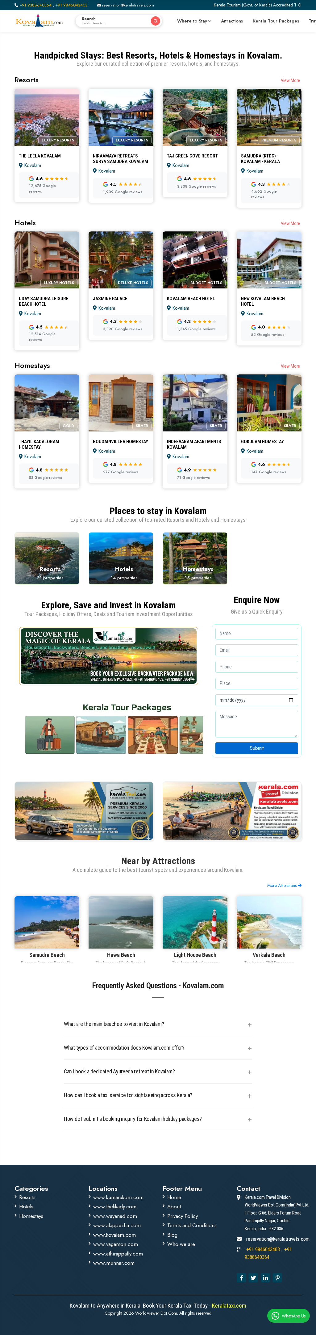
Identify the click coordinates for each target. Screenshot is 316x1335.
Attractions (232, 21)
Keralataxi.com (228, 1305)
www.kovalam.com (114, 1235)
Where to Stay (192, 21)
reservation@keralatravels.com (127, 5)
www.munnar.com (114, 1263)
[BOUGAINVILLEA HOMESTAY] (121, 435)
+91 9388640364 (35, 5)
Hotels (26, 1206)
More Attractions (282, 885)
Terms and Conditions (192, 1225)
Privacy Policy (182, 1216)
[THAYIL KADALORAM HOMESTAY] (47, 435)
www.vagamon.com (115, 1244)
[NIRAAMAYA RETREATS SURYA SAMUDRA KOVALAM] (121, 152)
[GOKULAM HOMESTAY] (269, 435)
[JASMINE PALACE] (121, 294)
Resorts (27, 1197)
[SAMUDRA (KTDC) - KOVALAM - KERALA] (269, 152)
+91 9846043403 (71, 5)
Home (174, 1197)
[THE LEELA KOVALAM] (47, 152)
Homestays (31, 1216)
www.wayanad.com (115, 1216)
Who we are (181, 1244)
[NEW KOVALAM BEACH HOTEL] (269, 294)
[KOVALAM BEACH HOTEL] (195, 294)
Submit (257, 748)
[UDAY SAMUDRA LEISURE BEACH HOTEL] (47, 294)
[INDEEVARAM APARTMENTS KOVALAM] (195, 435)
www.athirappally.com (118, 1253)
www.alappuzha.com (117, 1225)
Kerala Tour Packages (276, 21)
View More (290, 80)
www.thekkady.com (114, 1206)
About (174, 1206)
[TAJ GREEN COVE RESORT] (195, 152)
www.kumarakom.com (118, 1197)
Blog (172, 1235)
